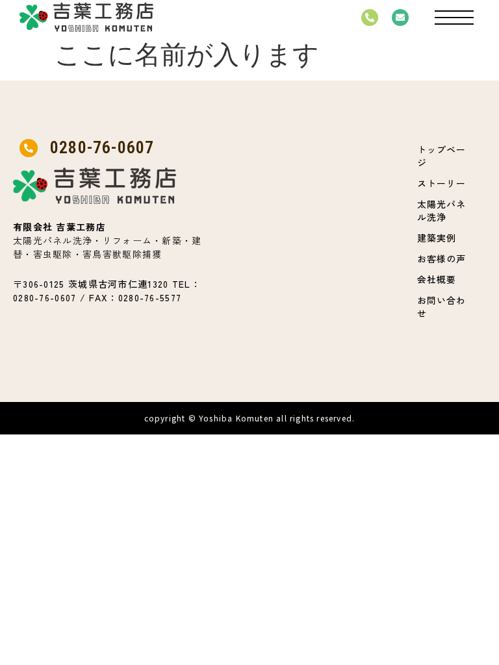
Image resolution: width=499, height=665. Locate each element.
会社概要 (436, 279)
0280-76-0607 (102, 147)
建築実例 (436, 237)
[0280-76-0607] (369, 17)
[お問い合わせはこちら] (400, 17)
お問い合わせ (441, 307)
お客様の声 (441, 258)
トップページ (441, 156)
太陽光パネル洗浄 (441, 210)
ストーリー (441, 183)
